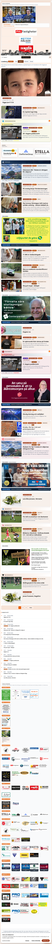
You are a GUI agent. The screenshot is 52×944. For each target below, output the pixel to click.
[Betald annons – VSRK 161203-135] (16, 879)
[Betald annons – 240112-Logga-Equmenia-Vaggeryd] (42, 829)
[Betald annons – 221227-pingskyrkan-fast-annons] (25, 823)
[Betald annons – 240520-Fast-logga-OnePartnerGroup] (26, 152)
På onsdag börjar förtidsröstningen (11, 634)
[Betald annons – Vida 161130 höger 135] (44, 848)
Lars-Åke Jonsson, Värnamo (10, 677)
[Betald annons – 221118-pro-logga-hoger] (16, 911)
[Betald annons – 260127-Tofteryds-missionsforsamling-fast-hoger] (24, 830)
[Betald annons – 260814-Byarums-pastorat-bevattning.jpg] (6, 736)
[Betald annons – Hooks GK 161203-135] (25, 879)
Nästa (30, 607)
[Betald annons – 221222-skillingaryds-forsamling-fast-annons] (16, 822)
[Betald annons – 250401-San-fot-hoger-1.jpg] (34, 766)
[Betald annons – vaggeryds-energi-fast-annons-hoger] (6, 920)
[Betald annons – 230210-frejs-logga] (16, 803)
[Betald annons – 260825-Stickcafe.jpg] (16, 694)
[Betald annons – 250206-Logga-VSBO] (16, 814)
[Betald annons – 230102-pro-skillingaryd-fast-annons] (16, 895)
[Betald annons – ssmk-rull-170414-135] (24, 886)
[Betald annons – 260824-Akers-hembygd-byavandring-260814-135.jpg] (6, 695)
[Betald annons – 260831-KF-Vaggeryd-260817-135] (6, 722)
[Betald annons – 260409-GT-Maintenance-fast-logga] (16, 759)
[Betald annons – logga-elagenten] (26, 49)
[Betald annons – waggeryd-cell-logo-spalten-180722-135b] (6, 848)
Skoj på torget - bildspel (9, 647)
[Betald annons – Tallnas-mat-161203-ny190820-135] (6, 750)
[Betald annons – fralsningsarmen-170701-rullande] (6, 823)
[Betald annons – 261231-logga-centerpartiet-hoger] (34, 867)
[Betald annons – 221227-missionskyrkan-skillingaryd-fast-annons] (14, 829)
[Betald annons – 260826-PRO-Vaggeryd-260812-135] (25, 694)
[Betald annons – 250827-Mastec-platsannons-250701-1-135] (6, 708)
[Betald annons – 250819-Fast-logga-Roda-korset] (6, 787)
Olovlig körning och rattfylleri (10, 664)
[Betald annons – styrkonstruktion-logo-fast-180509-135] (6, 855)
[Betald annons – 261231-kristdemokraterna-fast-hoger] (25, 867)
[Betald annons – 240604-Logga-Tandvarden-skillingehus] (34, 758)
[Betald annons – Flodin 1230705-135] (34, 814)
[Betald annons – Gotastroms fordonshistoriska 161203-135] (34, 911)
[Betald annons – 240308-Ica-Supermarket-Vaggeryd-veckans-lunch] (16, 749)
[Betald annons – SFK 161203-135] (34, 886)
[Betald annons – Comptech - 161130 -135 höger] (25, 848)
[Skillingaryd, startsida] (26, 57)
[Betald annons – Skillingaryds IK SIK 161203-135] (6, 886)
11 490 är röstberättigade (9, 643)
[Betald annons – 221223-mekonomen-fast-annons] (25, 839)
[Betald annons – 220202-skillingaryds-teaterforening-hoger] (6, 896)
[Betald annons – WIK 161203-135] (6, 879)
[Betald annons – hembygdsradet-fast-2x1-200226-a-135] (25, 895)
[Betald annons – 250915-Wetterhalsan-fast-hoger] (26, 40)
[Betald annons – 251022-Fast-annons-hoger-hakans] (24, 772)
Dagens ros (6, 651)
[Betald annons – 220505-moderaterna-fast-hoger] (16, 867)
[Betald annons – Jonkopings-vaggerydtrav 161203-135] (34, 879)
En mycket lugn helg (8, 621)
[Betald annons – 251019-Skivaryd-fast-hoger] (6, 905)
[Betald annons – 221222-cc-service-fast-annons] (6, 839)
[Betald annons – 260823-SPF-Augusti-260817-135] (34, 694)
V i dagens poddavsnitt (11, 660)
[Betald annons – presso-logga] (24, 855)
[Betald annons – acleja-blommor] (6, 795)
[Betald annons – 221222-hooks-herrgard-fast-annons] (25, 750)
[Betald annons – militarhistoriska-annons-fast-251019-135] (42, 905)
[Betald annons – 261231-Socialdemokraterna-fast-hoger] (44, 867)
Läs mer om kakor (6, 940)
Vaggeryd (21, 61)
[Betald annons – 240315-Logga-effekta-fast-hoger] (24, 765)
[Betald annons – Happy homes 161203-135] (16, 788)
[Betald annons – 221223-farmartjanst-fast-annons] (34, 773)
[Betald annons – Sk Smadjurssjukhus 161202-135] (16, 773)
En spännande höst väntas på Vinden (12, 656)
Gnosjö (31, 61)
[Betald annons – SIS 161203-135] (44, 879)
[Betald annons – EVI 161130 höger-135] (34, 855)
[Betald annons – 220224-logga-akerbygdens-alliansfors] (44, 823)
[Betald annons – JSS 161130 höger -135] (16, 848)
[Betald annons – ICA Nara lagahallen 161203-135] (44, 749)
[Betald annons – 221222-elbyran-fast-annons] (6, 759)
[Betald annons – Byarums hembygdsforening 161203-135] (24, 905)
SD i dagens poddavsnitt (12, 625)
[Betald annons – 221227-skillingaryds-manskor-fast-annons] (14, 904)
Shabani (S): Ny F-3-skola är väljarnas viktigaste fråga (15, 673)
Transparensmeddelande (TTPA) (8, 26)
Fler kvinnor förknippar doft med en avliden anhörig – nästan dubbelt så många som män (23, 638)
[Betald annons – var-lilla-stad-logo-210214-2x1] (25, 788)
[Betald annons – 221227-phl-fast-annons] (26, 32)
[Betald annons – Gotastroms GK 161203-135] (42, 886)
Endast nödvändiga (36, 940)
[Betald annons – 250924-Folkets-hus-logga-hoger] (6, 805)
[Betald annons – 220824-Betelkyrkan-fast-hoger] (34, 829)
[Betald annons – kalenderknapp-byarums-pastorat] (10, 152)
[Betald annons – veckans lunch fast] (34, 748)
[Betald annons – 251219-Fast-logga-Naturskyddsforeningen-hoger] (6, 910)
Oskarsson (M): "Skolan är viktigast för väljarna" (14, 630)
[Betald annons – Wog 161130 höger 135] (14, 855)
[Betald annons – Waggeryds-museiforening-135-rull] (34, 895)
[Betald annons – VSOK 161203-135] (14, 886)
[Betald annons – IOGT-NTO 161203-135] (44, 895)
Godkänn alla (46, 940)
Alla (16, 61)
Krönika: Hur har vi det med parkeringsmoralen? (16, 669)
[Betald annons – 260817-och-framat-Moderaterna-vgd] (26, 14)
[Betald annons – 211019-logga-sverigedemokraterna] (6, 866)
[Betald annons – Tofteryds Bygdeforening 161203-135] (24, 911)
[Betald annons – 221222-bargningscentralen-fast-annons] (16, 840)
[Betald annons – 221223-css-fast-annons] (42, 765)
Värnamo (26, 61)
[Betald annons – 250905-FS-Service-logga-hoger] (44, 758)
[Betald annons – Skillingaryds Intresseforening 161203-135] (34, 905)
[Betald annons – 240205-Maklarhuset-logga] (44, 814)
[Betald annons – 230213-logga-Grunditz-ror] (25, 759)
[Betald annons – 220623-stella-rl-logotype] (42, 152)
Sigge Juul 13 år (7, 617)
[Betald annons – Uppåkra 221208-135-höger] (34, 847)
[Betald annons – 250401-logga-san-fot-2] (6, 776)
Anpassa (27, 940)
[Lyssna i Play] (49, 121)
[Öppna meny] (49, 57)
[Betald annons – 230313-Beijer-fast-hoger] (44, 787)
